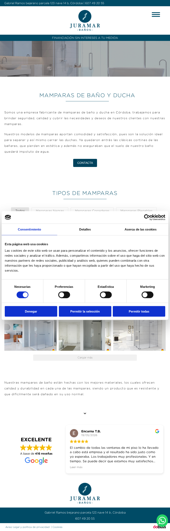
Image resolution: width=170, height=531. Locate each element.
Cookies (57, 527)
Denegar (31, 311)
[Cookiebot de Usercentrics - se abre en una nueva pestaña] (147, 217)
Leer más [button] (76, 467)
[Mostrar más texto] (85, 413)
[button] (30, 333)
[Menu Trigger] (156, 14)
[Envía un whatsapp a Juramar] (162, 520)
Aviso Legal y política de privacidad (27, 527)
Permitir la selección (85, 311)
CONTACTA (85, 162)
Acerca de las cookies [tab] (141, 229)
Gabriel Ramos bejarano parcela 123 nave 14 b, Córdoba (43, 3)
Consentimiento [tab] (29, 229)
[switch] (64, 294)
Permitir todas (139, 311)
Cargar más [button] (85, 357)
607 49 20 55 (94, 3)
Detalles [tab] (85, 229)
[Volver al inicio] (85, 20)
